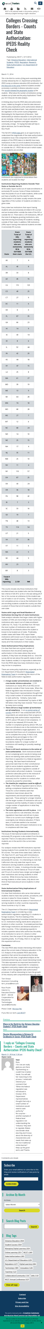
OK (23, 1326)
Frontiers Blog (25, 9)
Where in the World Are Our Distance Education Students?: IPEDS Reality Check (21, 1025)
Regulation (24, 62)
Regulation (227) (11, 1264)
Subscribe (32, 9)
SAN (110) (34, 1275)
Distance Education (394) (14, 1241)
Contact (22, 1294)
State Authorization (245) (14, 1256)
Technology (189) (11, 1268)
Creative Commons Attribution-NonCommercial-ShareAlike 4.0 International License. (22, 1315)
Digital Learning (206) (27, 1264)
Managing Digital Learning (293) (17, 1248)
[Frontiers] (11, 3)
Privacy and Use (22, 1302)
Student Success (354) (13, 1245)
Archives (7, 1200)
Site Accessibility (22, 1306)
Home (5, 9)
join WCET (21, 1013)
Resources (18, 9)
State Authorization (14, 65)
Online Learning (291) (13, 1252)
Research (32, 62)
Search (22, 1210)
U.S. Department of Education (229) (18, 1260)
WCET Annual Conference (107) (17, 1279)
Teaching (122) (10, 1272)
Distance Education (18, 60)
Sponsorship (39, 9)
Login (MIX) (11, 9)
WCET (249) (27, 1252)
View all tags (12, 1285)
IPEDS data (16, 133)
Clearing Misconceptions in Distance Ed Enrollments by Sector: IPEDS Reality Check (19, 1035)
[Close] (41, 1323)
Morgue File (17, 1009)
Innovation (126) (26, 1268)
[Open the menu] (40, 3)
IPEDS (16, 62)
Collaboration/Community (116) (17, 1275)
